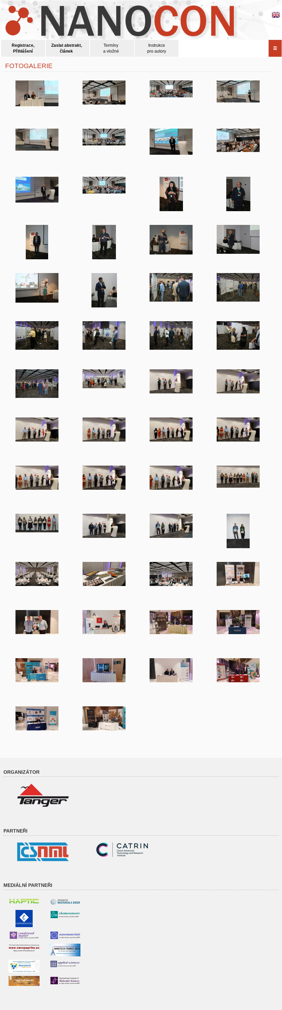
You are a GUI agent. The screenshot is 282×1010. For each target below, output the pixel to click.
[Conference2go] (24, 918)
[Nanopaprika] (24, 947)
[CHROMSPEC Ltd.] (36, 718)
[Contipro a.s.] (171, 622)
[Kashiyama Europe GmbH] (238, 622)
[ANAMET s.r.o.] (171, 670)
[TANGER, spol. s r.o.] (43, 795)
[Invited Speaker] (171, 194)
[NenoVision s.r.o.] (36, 670)
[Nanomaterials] (65, 935)
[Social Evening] (36, 574)
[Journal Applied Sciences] (65, 963)
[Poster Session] (171, 287)
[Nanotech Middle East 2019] (24, 966)
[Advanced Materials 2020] (65, 901)
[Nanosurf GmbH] (104, 718)
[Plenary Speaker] (171, 142)
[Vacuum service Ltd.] (104, 622)
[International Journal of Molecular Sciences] (65, 980)
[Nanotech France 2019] (65, 949)
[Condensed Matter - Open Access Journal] (24, 935)
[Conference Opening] (36, 93)
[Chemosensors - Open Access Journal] (65, 914)
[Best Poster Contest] (171, 381)
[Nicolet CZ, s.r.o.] (238, 574)
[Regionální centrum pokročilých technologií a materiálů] (122, 849)
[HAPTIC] (24, 900)
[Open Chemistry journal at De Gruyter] (24, 980)
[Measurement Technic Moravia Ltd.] (238, 670)
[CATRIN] (104, 670)
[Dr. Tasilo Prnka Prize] (104, 526)
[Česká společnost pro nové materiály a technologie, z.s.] (43, 851)
